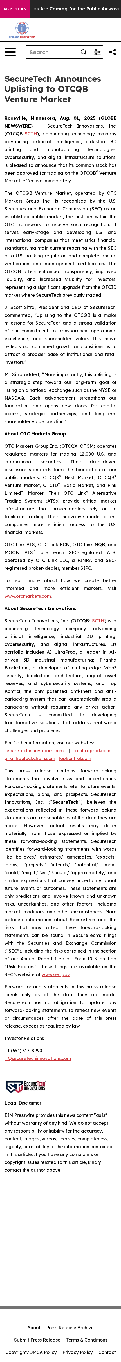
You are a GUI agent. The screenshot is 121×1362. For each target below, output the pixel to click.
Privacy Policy (77, 1352)
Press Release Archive (70, 1327)
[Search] (83, 52)
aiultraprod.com (92, 750)
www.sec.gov (56, 974)
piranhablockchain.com (30, 758)
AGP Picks (14, 8)
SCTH (31, 134)
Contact (107, 1352)
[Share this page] (112, 52)
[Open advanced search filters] (97, 52)
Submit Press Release (37, 1340)
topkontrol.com (75, 758)
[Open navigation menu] (10, 52)
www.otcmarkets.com (28, 596)
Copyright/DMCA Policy (31, 1352)
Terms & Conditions (86, 1340)
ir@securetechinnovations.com (38, 1058)
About (34, 1327)
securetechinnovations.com (34, 750)
